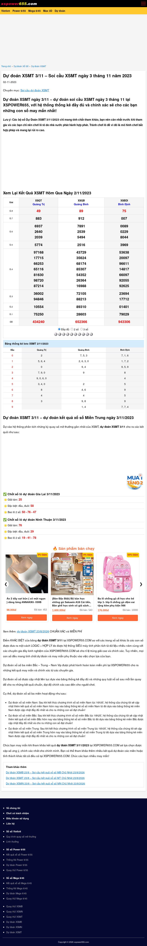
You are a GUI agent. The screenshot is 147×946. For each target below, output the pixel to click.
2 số (76, 329)
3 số (85, 329)
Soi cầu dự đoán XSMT (34, 90)
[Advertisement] (73, 39)
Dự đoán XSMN (14, 927)
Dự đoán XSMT (14, 932)
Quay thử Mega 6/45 (16, 898)
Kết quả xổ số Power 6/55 (19, 854)
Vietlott (5, 10)
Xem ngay (26, 617)
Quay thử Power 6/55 (17, 870)
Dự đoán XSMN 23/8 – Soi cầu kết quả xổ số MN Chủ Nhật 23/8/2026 (45, 783)
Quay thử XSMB (14, 906)
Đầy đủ (64, 329)
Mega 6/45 (34, 10)
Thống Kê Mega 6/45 (17, 888)
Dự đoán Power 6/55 (16, 865)
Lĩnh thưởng (12, 841)
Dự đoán (60, 10)
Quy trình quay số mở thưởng (21, 836)
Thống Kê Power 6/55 (17, 859)
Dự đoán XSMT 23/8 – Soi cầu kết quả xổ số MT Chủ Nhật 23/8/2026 (45, 778)
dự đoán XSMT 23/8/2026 (33, 631)
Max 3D (47, 10)
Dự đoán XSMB (14, 922)
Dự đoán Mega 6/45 (16, 893)
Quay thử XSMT (14, 916)
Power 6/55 (19, 10)
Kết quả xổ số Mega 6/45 (19, 883)
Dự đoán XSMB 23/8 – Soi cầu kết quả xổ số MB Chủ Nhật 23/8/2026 (45, 772)
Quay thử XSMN (14, 911)
